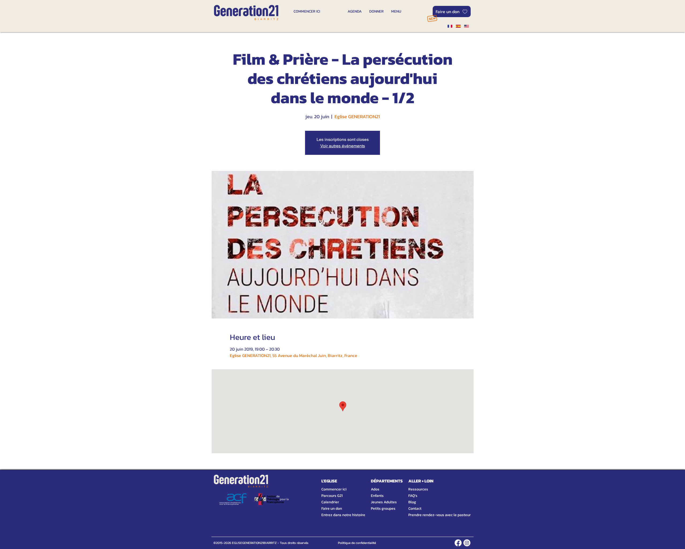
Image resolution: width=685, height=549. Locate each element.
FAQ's (412, 495)
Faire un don (331, 508)
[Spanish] (458, 26)
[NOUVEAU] (432, 18)
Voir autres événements (342, 145)
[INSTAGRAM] (466, 542)
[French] (450, 26)
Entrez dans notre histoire (336, 515)
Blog (412, 502)
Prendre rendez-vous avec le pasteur (433, 515)
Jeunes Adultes (384, 502)
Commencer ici (334, 489)
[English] (466, 26)
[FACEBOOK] (458, 542)
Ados (375, 489)
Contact (414, 508)
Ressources (418, 489)
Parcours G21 (331, 495)
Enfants (377, 495)
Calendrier (330, 502)
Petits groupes (383, 508)
